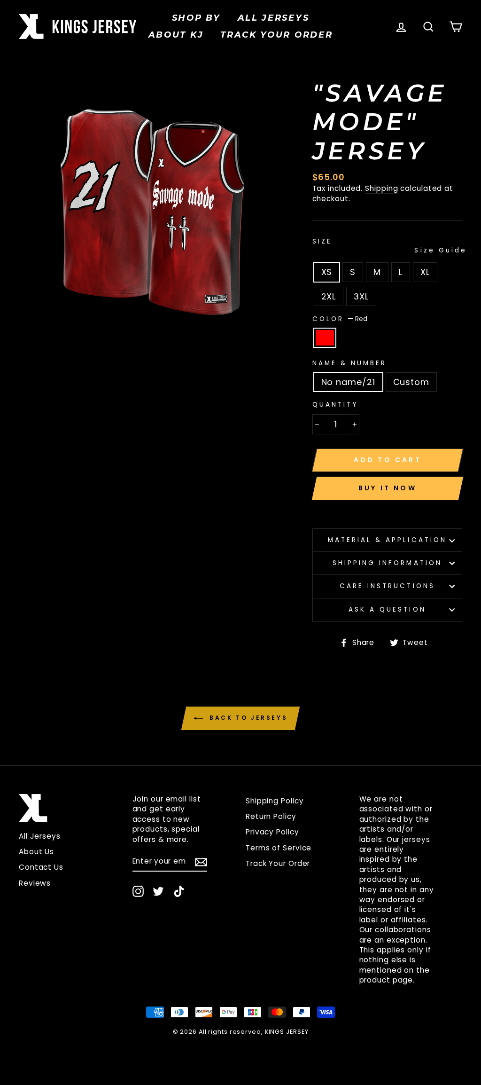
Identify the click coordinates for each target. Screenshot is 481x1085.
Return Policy (271, 816)
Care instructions (387, 586)
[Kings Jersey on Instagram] (138, 891)
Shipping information (387, 562)
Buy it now (387, 488)
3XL (361, 296)
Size (387, 246)
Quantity (335, 405)
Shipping (381, 188)
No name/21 (348, 382)
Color (339, 319)
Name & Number (349, 363)
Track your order (276, 35)
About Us (36, 852)
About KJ (176, 35)
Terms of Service (278, 848)
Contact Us (41, 867)
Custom (411, 382)
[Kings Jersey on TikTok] (179, 891)
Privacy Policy (272, 832)
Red (324, 338)
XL (425, 272)
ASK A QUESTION (387, 609)
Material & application (387, 539)
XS (327, 272)
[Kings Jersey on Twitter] (158, 891)
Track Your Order (278, 863)
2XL (328, 296)
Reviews (35, 883)
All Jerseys (274, 18)
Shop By (196, 18)
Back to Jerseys (247, 718)
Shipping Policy (275, 801)
